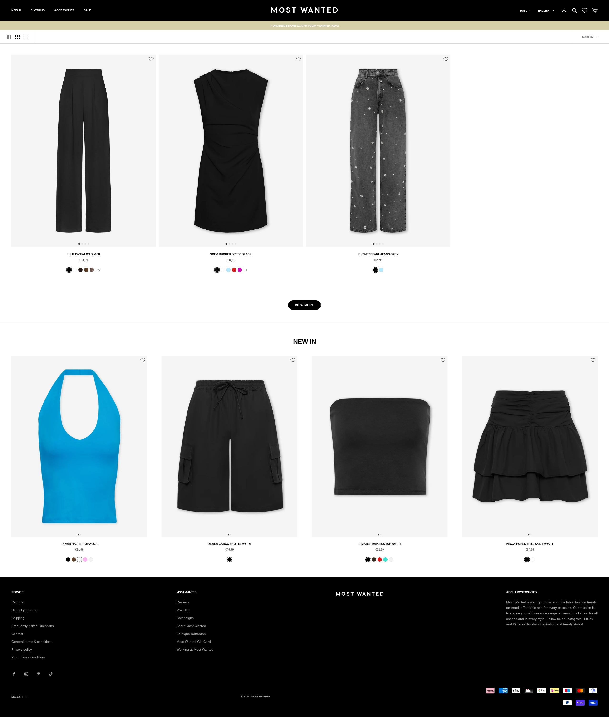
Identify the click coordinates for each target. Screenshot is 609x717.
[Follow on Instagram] (26, 674)
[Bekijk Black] (69, 270)
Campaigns (185, 618)
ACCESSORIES (64, 10)
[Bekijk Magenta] (240, 270)
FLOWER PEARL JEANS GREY (378, 254)
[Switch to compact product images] (25, 36)
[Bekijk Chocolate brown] (80, 270)
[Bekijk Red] (234, 270)
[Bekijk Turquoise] (385, 559)
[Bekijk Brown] (74, 559)
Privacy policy (21, 649)
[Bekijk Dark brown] (374, 559)
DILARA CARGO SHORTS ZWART (229, 544)
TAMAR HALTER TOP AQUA (79, 544)
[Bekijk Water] (79, 559)
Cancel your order (25, 610)
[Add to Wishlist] (151, 59)
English (543, 10)
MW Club (183, 610)
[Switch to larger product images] (9, 36)
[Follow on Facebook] (13, 674)
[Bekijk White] (91, 559)
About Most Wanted (191, 626)
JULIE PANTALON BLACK (83, 254)
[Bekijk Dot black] (75, 270)
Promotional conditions (28, 657)
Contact (17, 634)
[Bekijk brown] (86, 270)
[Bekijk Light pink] (85, 559)
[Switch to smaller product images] (17, 36)
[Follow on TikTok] (51, 674)
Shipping (18, 618)
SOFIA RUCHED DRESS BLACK (230, 254)
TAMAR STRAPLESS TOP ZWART (379, 544)
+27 (98, 269)
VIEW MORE (304, 305)
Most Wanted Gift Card (194, 642)
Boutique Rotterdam (192, 634)
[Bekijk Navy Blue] (223, 270)
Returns (17, 602)
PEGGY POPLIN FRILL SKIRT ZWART (529, 544)
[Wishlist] (584, 10)
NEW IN (16, 10)
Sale (87, 10)
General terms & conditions (31, 642)
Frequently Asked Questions (32, 626)
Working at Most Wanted (195, 649)
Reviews (183, 602)
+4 (245, 269)
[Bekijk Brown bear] (532, 559)
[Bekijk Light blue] (228, 270)
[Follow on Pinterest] (38, 674)
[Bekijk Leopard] (92, 270)
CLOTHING (38, 10)
